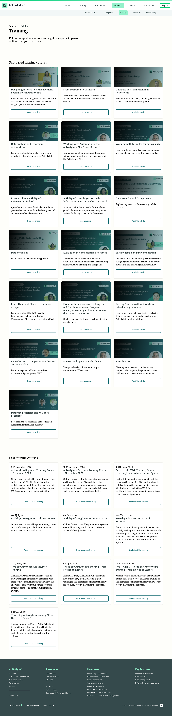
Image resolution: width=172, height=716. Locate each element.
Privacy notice (48, 705)
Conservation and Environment (99, 692)
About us (12, 673)
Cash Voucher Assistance (97, 689)
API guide (49, 687)
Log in (165, 5)
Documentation (52, 676)
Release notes (52, 690)
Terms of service (32, 705)
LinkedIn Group (135, 705)
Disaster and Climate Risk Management (103, 695)
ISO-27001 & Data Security (19, 676)
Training (24, 26)
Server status (14, 705)
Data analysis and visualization (147, 683)
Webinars (50, 680)
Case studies (51, 673)
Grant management (95, 683)
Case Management (94, 680)
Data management (142, 680)
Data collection (141, 676)
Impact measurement (96, 686)
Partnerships (14, 683)
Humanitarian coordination (98, 676)
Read (33, 112)
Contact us (13, 695)
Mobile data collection (144, 673)
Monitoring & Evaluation (97, 673)
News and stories (16, 680)
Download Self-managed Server (58, 693)
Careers (12, 686)
